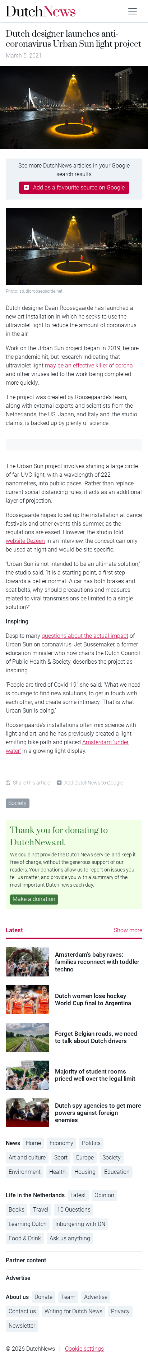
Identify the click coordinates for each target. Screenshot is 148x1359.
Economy (61, 1143)
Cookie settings (84, 1348)
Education (117, 1171)
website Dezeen (25, 540)
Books (16, 1209)
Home (33, 1143)
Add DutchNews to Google (93, 783)
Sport (61, 1157)
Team (68, 1297)
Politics (91, 1143)
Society (17, 803)
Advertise (95, 1297)
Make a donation (34, 899)
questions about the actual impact (85, 635)
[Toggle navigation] (132, 11)
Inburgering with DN (80, 1224)
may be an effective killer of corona (89, 365)
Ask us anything (70, 1238)
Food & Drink (25, 1238)
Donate (43, 1297)
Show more (128, 930)
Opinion (104, 1195)
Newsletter (22, 1325)
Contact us (22, 1311)
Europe (85, 1157)
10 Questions (74, 1209)
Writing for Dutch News (73, 1311)
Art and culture (27, 1157)
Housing (85, 1171)
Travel (40, 1209)
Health (57, 1171)
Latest (14, 930)
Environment (25, 1171)
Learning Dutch (28, 1224)
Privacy (120, 1311)
